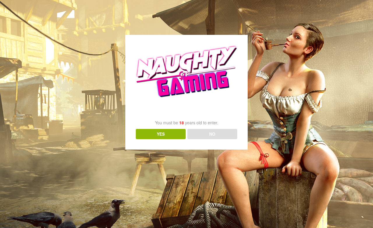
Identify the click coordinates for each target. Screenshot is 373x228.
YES (161, 134)
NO (212, 134)
